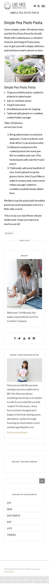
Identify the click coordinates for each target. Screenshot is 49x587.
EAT (9, 521)
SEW (9, 509)
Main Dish (25, 240)
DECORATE (13, 515)
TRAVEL (11, 534)
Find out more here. (17, 432)
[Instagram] (34, 338)
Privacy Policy (9, 572)
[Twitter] (19, 338)
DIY (9, 502)
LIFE (9, 528)
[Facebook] (15, 338)
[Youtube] (24, 338)
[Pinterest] (29, 338)
